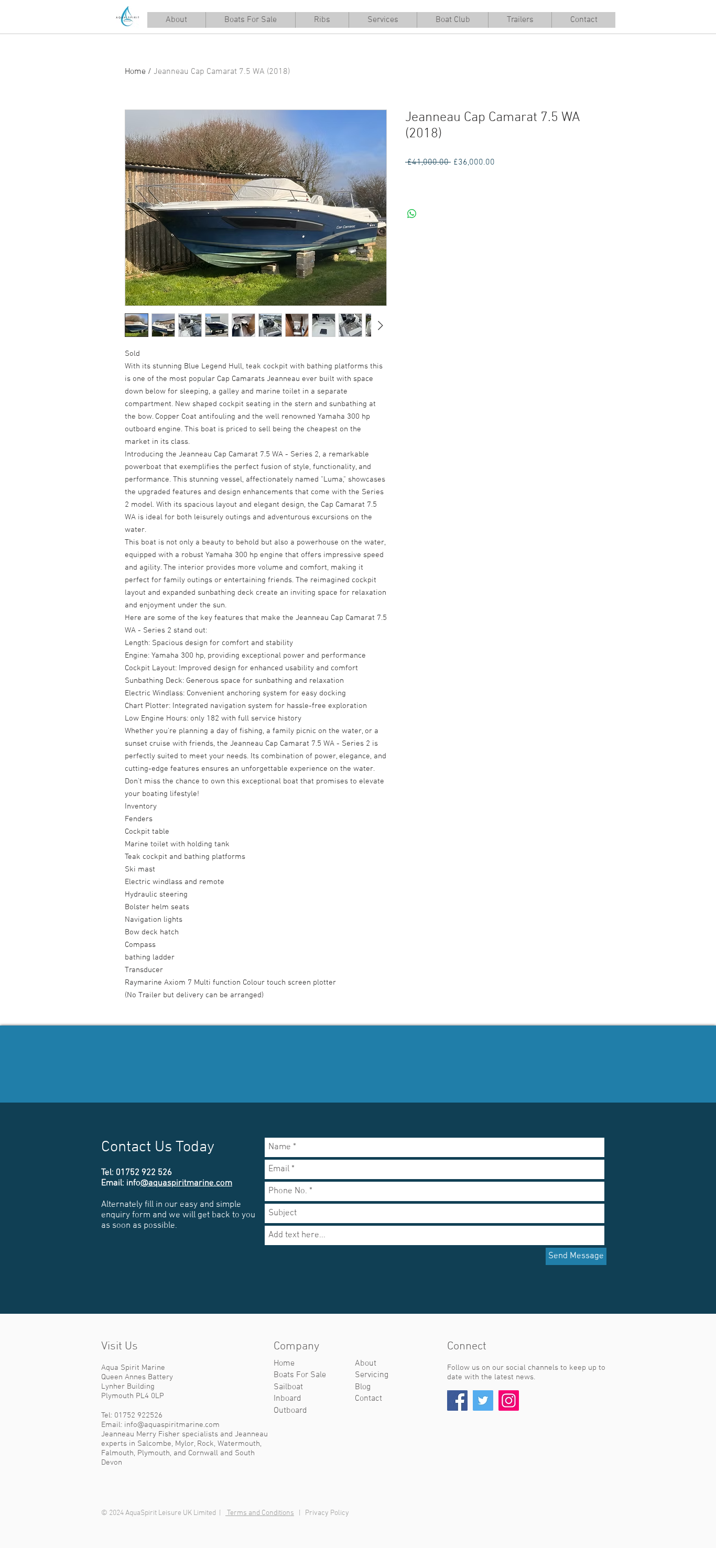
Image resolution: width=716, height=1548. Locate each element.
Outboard (290, 1410)
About (365, 1363)
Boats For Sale (300, 1375)
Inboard (287, 1398)
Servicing (371, 1375)
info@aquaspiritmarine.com (172, 1425)
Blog (363, 1387)
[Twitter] (483, 1400)
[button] (383, 20)
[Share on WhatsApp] (412, 214)
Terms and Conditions (259, 1513)
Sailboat (288, 1387)
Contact (368, 1398)
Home (135, 72)
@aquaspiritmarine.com (186, 1183)
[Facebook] (457, 1400)
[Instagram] (508, 1400)
